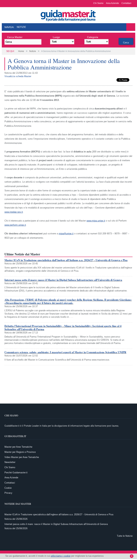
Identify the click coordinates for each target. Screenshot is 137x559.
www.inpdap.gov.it (13, 212)
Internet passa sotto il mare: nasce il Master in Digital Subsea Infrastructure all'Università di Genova (63, 280)
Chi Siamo (98, 3)
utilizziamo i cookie (60, 556)
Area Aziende (112, 3)
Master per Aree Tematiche (18, 446)
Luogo (56, 37)
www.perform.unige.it (15, 225)
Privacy (8, 493)
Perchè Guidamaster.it (15, 472)
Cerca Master (14, 37)
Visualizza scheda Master (17, 76)
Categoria (92, 37)
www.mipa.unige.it (96, 220)
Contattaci (126, 3)
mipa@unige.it (66, 233)
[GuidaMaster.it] (68, 14)
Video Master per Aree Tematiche (21, 457)
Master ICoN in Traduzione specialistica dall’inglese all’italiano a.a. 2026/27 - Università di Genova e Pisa (66, 260)
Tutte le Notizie (125, 536)
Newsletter (9, 462)
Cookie (8, 488)
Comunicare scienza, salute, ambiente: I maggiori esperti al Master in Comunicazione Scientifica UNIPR (65, 352)
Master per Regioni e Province (20, 452)
